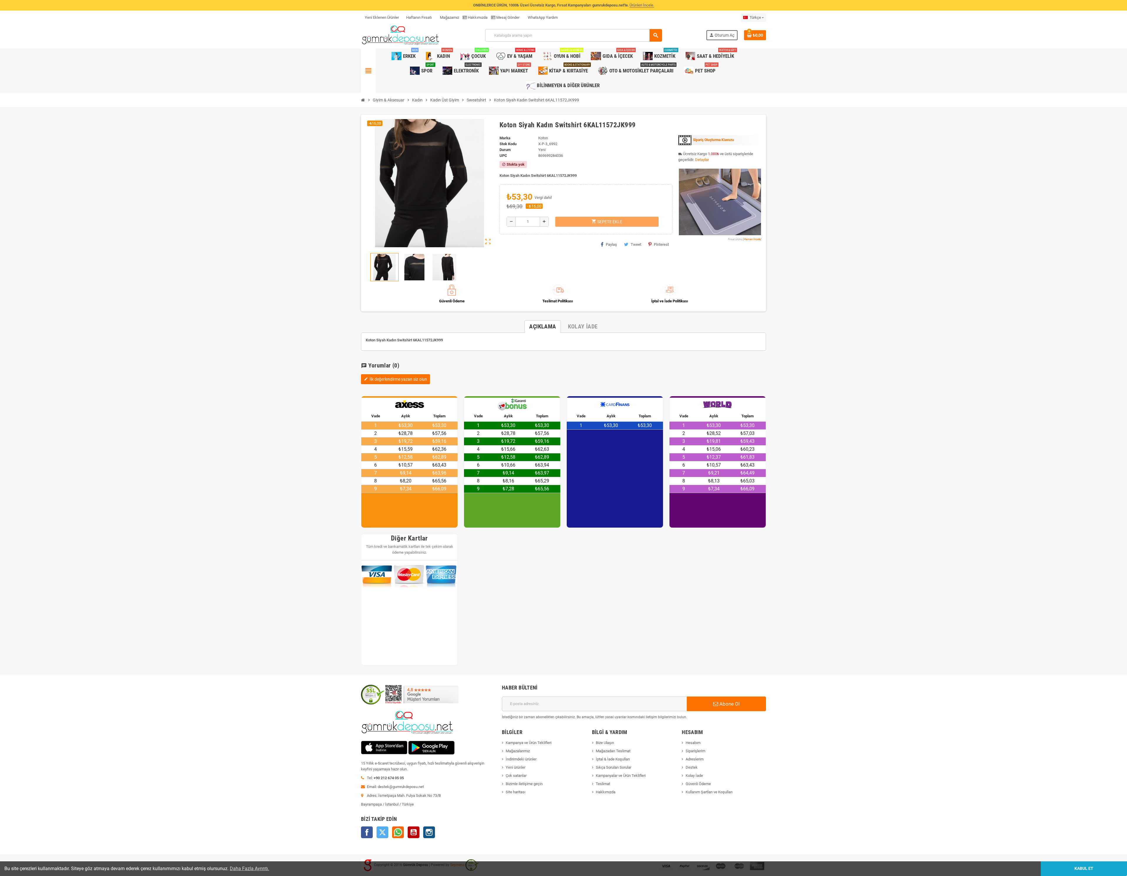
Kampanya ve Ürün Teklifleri (528, 743)
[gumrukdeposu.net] (401, 35)
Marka (505, 138)
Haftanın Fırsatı (419, 17)
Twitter (382, 832)
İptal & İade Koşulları (613, 759)
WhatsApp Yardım (542, 17)
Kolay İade (694, 775)
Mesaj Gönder (507, 17)
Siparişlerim (695, 751)
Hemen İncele (752, 239)
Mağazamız (449, 17)
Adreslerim (694, 759)
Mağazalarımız (518, 751)
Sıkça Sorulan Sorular (613, 767)
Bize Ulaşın (605, 743)
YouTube (413, 832)
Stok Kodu (508, 144)
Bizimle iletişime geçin (524, 784)
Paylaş (611, 244)
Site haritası (515, 792)
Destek (692, 767)
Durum (505, 150)
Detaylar (702, 159)
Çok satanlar (516, 775)
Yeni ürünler (515, 767)
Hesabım (693, 743)
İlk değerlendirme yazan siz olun (395, 379)
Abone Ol (729, 704)
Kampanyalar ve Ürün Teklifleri (621, 775)
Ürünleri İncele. (642, 5)
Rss (398, 832)
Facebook (367, 832)
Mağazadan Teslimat (613, 751)
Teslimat (603, 784)
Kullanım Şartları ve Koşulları (709, 792)
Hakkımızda (477, 17)
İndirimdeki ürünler (521, 759)
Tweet (636, 244)
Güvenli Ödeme (698, 784)
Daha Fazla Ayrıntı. (249, 868)
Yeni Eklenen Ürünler (382, 17)
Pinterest (661, 244)
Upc (503, 155)
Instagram (429, 832)
